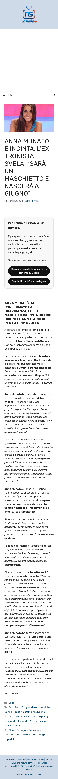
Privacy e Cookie (35, 759)
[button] (54, 94)
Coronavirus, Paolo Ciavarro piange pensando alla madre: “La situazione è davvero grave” (26, 721)
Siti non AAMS (28, 766)
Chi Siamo (10, 759)
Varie (11, 702)
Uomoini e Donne (35, 711)
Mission (49, 759)
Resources (42, 762)
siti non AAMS (12, 766)
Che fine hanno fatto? (23, 762)
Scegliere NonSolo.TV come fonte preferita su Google (29, 271)
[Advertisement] (29, 60)
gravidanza (32, 707)
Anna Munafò (16, 707)
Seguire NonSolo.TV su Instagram (29, 281)
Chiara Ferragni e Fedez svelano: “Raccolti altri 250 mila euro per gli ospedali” (25, 735)
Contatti (21, 759)
